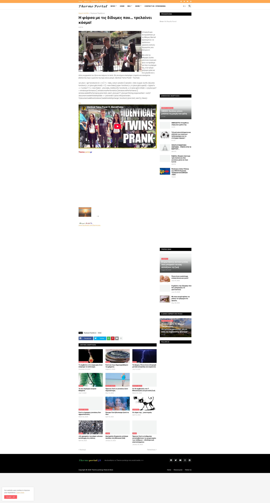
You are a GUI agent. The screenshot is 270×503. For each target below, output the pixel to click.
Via (80, 103)
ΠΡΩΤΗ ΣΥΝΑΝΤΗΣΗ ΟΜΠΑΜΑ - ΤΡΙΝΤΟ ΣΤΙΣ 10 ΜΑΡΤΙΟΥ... (181, 147)
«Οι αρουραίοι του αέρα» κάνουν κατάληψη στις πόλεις (91, 437)
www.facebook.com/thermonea (89, 225)
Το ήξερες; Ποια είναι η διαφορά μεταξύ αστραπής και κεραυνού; (144, 366)
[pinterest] (190, 1)
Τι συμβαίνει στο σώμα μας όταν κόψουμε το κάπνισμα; (91, 366)
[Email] (117, 338)
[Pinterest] (113, 338)
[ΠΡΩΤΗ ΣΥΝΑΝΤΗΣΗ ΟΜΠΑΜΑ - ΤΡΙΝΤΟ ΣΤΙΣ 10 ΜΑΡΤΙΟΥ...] (165, 147)
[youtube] (187, 1)
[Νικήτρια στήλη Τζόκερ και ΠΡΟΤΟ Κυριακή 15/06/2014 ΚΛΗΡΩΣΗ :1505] (165, 171)
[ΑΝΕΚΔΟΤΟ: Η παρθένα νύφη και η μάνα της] (165, 125)
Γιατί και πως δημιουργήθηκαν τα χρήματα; (116, 366)
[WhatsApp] (108, 338)
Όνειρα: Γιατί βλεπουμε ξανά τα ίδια (117, 413)
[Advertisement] (115, 185)
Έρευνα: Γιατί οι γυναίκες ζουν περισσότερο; (116, 389)
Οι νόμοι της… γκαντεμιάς (142, 412)
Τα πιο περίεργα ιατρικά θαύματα (87, 389)
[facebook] (181, 1)
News (113, 6)
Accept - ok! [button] (10, 497)
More (137, 6)
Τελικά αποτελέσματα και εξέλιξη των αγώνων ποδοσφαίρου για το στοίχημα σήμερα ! (181, 135)
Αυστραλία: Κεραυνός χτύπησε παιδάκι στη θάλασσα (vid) (116, 437)
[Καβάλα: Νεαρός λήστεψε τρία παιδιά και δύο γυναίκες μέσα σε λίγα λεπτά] (165, 158)
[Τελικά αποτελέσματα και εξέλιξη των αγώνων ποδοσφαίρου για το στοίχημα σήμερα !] (165, 134)
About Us (86, 1)
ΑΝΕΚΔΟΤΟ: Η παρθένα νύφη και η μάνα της (180, 124)
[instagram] (185, 460)
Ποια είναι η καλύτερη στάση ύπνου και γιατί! (179, 277)
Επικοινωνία (178, 470)
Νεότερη (83, 449)
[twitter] (184, 1)
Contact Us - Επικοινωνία (99, 1)
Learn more (20, 492)
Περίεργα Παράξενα (97, 13)
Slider (99, 333)
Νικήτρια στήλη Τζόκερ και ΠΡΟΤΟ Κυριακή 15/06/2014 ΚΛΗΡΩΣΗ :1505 (180, 172)
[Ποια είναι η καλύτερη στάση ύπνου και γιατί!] (165, 278)
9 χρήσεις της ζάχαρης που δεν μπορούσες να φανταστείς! (181, 287)
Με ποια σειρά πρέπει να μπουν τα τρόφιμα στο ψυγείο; (180, 298)
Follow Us (188, 470)
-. (85, 223)
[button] (184, 6)
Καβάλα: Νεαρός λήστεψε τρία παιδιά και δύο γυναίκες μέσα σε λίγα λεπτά (180, 159)
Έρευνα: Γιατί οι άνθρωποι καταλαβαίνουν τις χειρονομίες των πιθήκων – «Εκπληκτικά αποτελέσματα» (144, 439)
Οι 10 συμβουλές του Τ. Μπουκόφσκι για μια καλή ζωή (143, 389)
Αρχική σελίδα (84, 13)
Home (80, 1)
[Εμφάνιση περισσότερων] (121, 338)
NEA (128, 6)
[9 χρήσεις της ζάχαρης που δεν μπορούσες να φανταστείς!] (165, 288)
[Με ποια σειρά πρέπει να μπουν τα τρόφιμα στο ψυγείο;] (165, 299)
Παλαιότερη (151, 449)
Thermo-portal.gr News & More (102, 470)
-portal (85, 152)
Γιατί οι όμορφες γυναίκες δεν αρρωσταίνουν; (90, 413)
